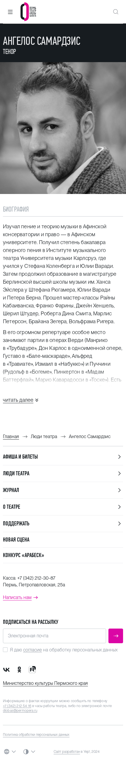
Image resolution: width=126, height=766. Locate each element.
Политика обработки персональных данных (36, 735)
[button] (10, 11)
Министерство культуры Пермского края (45, 683)
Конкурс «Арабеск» (23, 555)
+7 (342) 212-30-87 (36, 578)
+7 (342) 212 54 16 (17, 706)
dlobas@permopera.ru (20, 711)
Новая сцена (16, 539)
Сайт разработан (67, 752)
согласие (32, 650)
